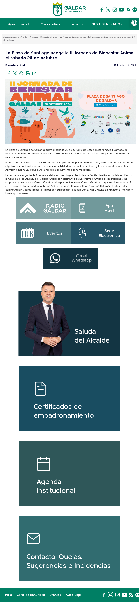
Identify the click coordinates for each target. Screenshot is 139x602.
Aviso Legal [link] (74, 595)
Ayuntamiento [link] (20, 24)
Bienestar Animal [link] (15, 65)
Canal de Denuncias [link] (31, 595)
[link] (134, 23)
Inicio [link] (8, 595)
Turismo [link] (76, 24)
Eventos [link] (55, 595)
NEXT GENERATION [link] (107, 24)
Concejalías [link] (50, 24)
